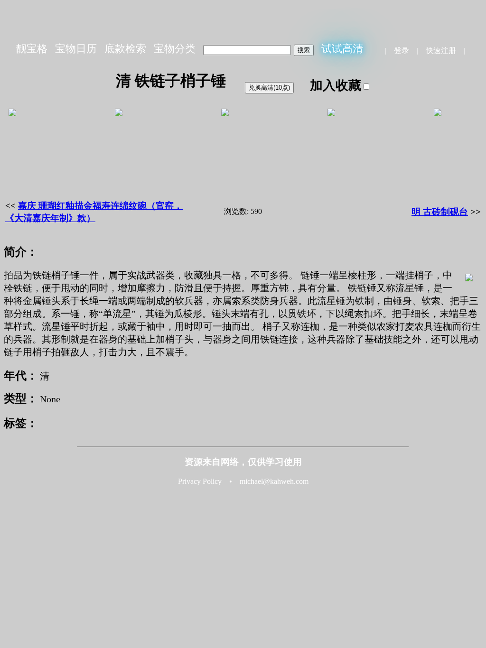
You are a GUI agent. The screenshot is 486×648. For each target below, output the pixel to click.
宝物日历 (76, 49)
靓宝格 (31, 49)
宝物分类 (175, 49)
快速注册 (441, 50)
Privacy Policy (200, 481)
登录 (401, 50)
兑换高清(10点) (269, 87)
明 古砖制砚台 (439, 212)
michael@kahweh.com (274, 481)
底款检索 (125, 49)
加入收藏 (335, 85)
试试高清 (342, 49)
